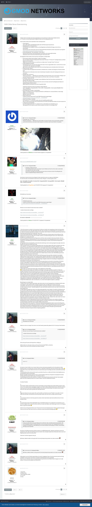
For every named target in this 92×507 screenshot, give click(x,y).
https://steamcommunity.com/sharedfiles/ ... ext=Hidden (31, 215)
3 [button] (64, 28)
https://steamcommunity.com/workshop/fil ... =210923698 (34, 97)
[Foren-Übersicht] (34, 11)
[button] (66, 28)
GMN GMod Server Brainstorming (15, 24)
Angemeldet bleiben (74, 35)
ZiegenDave (12, 169)
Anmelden (71, 25)
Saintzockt (26, 319)
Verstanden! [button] (85, 504)
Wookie (12, 125)
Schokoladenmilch (12, 427)
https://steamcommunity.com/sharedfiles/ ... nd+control (31, 212)
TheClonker (12, 47)
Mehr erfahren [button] (46, 504)
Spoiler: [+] (25, 361)
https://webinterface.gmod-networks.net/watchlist (33, 50)
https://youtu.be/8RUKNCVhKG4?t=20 (27, 161)
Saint (12, 198)
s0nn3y (12, 240)
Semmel (12, 477)
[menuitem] (3, 2)
